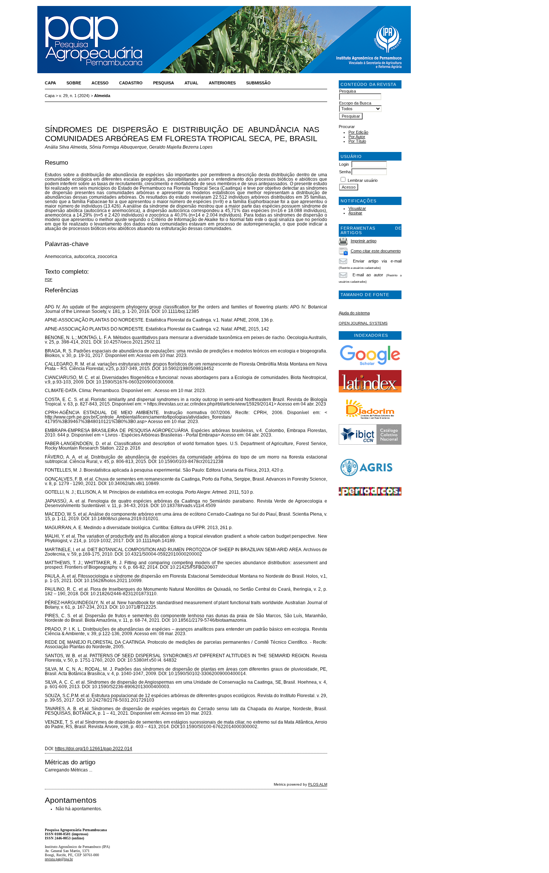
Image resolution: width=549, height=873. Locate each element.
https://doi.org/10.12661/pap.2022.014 (93, 748)
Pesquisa (163, 83)
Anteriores (222, 83)
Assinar (355, 213)
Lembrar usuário (363, 180)
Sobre (73, 83)
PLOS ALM (317, 784)
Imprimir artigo (363, 241)
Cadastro (131, 83)
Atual (191, 83)
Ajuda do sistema (354, 313)
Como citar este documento (376, 251)
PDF (48, 279)
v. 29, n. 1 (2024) (74, 95)
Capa (50, 83)
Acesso (100, 83)
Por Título (357, 141)
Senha (345, 172)
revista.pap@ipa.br (59, 859)
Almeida (102, 95)
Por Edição (358, 132)
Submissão (258, 83)
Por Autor (356, 136)
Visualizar (357, 208)
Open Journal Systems (363, 323)
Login (344, 164)
